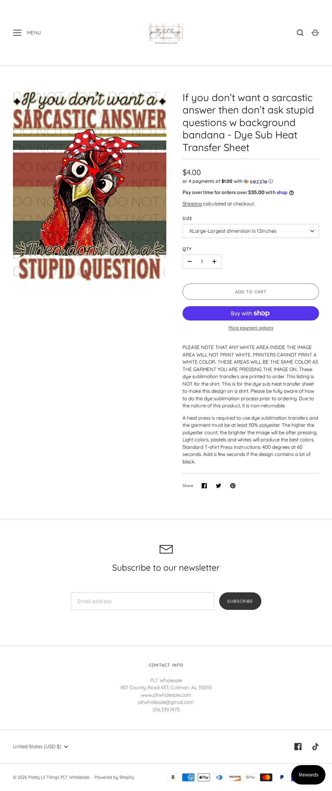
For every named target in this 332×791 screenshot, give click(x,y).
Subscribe (240, 601)
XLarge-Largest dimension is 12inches (233, 231)
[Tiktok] (315, 746)
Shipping (192, 204)
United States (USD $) (37, 746)
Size (187, 218)
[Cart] (315, 33)
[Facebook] (298, 746)
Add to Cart (251, 291)
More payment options (251, 327)
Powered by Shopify (114, 777)
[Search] (300, 33)
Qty (187, 248)
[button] (251, 181)
